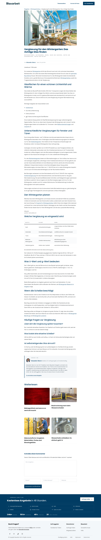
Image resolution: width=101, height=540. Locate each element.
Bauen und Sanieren (56, 55)
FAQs (31, 527)
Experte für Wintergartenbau (44, 203)
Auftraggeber (40, 55)
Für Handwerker (88, 3)
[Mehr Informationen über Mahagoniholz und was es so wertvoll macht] (37, 396)
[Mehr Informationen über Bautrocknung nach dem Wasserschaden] (64, 395)
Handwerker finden (55, 528)
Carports (26, 126)
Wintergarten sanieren (39, 316)
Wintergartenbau (35, 9)
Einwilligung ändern (62, 537)
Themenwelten (61, 3)
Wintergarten (36, 71)
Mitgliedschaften (71, 530)
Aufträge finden (70, 528)
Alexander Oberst (31, 62)
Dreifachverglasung (30, 175)
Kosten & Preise (74, 3)
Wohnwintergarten (34, 158)
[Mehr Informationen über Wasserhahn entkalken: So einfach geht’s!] (64, 426)
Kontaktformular (24, 529)
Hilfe (82, 530)
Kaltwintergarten (36, 142)
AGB (71, 537)
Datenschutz (87, 537)
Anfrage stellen (86, 499)
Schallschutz (29, 107)
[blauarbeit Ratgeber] (13, 3)
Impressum (78, 537)
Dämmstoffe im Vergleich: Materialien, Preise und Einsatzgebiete (34, 440)
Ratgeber (26, 9)
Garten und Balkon (40, 56)
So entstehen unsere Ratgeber (34, 375)
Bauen (46, 55)
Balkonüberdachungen (64, 124)
